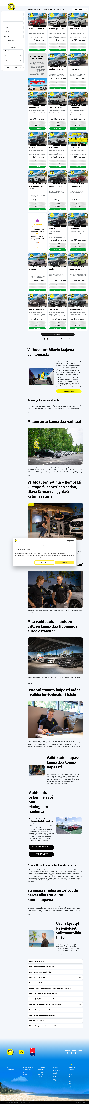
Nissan (70, 1076)
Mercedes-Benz (72, 1067)
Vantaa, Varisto (56, 1072)
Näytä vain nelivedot (11, 43)
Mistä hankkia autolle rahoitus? (38, 977)
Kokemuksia (70, 3)
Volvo (70, 1080)
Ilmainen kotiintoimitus (27, 1067)
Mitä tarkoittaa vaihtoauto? (37, 1020)
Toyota (70, 1074)
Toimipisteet (57, 3)
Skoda (70, 1078)
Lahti (54, 1080)
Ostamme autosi (35, 3)
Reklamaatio (40, 1071)
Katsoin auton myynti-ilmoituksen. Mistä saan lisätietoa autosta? (47, 1010)
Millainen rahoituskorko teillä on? (38, 983)
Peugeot (71, 1073)
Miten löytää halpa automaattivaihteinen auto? (42, 1026)
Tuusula (55, 1075)
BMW (70, 1083)
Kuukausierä (18, 51)
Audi (70, 1086)
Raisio (54, 1078)
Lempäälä (55, 1067)
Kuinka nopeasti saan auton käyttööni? (40, 972)
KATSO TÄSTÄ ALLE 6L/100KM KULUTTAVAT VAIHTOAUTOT (41, 847)
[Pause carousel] (37, 248)
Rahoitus (24, 1073)
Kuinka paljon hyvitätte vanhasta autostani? (41, 999)
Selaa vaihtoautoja (69, 391)
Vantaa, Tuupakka (57, 1070)
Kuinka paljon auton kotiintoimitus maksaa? (41, 967)
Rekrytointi (40, 1074)
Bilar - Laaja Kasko (26, 1069)
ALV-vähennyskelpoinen (12, 47)
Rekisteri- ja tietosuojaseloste (11, 1102)
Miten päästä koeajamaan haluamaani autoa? (42, 1015)
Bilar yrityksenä (41, 1067)
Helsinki (55, 1073)
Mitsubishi (71, 1071)
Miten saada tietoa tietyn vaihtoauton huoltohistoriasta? (45, 1004)
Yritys (79, 3)
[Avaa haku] (87, 3)
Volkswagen (71, 1069)
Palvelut (46, 3)
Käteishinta (8, 50)
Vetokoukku (24, 1074)
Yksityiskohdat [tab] (44, 545)
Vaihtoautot (22, 3)
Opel (70, 1081)
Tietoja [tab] (65, 545)
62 (69, 338)
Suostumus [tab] (23, 545)
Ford (70, 1085)
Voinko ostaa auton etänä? (36, 961)
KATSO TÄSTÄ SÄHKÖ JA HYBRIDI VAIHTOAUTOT (41, 854)
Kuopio (54, 1076)
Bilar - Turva (25, 1071)
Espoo (54, 1079)
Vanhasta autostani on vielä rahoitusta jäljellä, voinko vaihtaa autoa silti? (50, 988)
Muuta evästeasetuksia (24, 1102)
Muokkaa (43, 562)
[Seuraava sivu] (73, 338)
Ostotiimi (40, 1076)
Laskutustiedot (41, 1069)
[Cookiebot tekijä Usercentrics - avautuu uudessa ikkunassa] (68, 540)
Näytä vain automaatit (11, 40)
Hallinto (39, 1078)
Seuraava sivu (57, 334)
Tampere (55, 1069)
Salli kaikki (64, 562)
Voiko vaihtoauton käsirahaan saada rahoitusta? (43, 993)
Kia (69, 1088)
